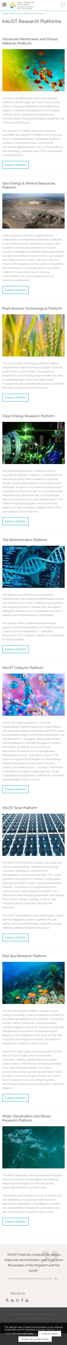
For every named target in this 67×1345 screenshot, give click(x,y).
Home (5, 13)
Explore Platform (15, 164)
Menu (4, 4)
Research (16, 13)
